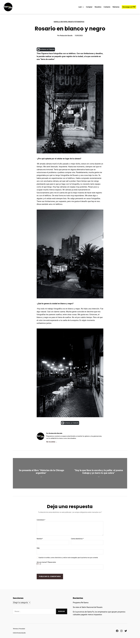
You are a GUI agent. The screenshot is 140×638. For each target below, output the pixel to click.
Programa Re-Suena (80, 602)
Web (38, 548)
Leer (80, 7)
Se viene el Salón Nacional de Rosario (87, 607)
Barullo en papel (61, 22)
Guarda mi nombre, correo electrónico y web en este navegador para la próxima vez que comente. (68, 557)
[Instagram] (121, 630)
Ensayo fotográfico (76, 22)
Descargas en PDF (129, 7)
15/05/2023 (79, 35)
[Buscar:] (33, 612)
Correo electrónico (77, 539)
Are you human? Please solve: (46, 562)
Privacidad (22, 629)
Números (116, 7)
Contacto (107, 7)
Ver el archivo (51, 442)
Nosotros (98, 7)
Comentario (41, 520)
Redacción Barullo (66, 35)
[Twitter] (125, 630)
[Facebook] (117, 630)
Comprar (89, 7)
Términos (15, 629)
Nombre (40, 539)
